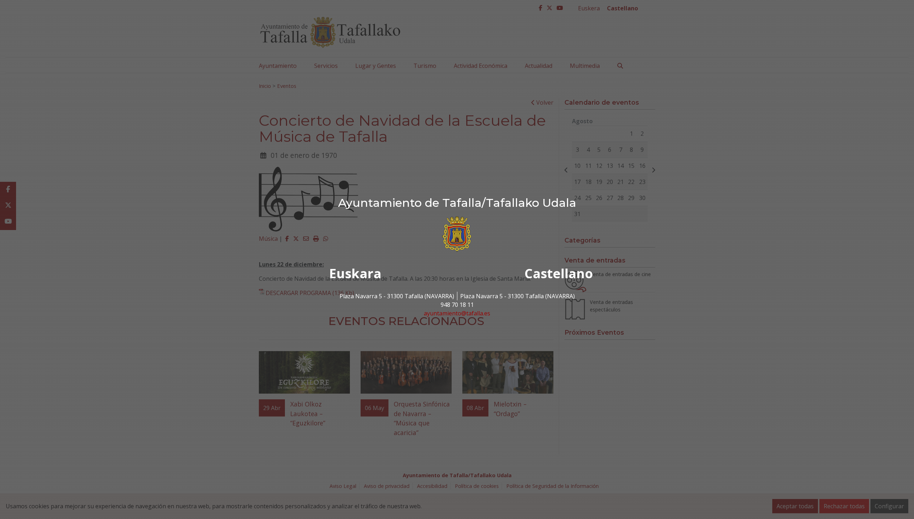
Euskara (355, 273)
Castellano (558, 273)
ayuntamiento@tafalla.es (457, 313)
